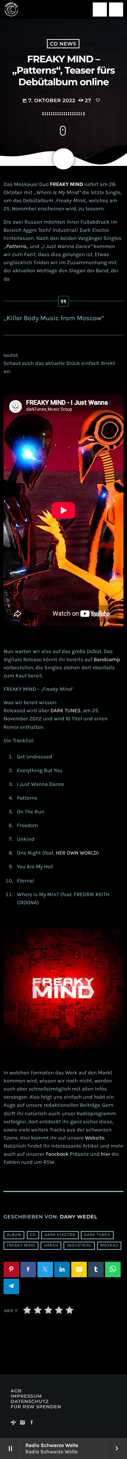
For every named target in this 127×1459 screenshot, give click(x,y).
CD (33, 1235)
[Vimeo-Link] (11, 9)
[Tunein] (13, 1423)
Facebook (57, 1154)
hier (105, 1154)
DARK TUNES (65, 710)
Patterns (16, 246)
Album (14, 1235)
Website (94, 1138)
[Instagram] (22, 1423)
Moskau (109, 1245)
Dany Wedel (78, 1216)
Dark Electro (59, 1235)
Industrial (79, 1245)
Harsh (51, 1245)
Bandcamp (107, 659)
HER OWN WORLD (76, 853)
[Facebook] (32, 1423)
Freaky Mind (21, 1245)
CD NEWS (63, 44)
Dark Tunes (97, 1235)
